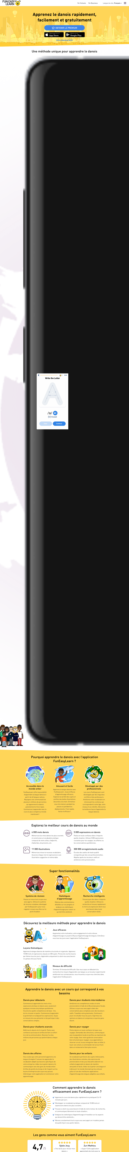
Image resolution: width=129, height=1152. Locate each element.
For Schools (81, 3)
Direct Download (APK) (64, 40)
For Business (93, 3)
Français (117, 3)
